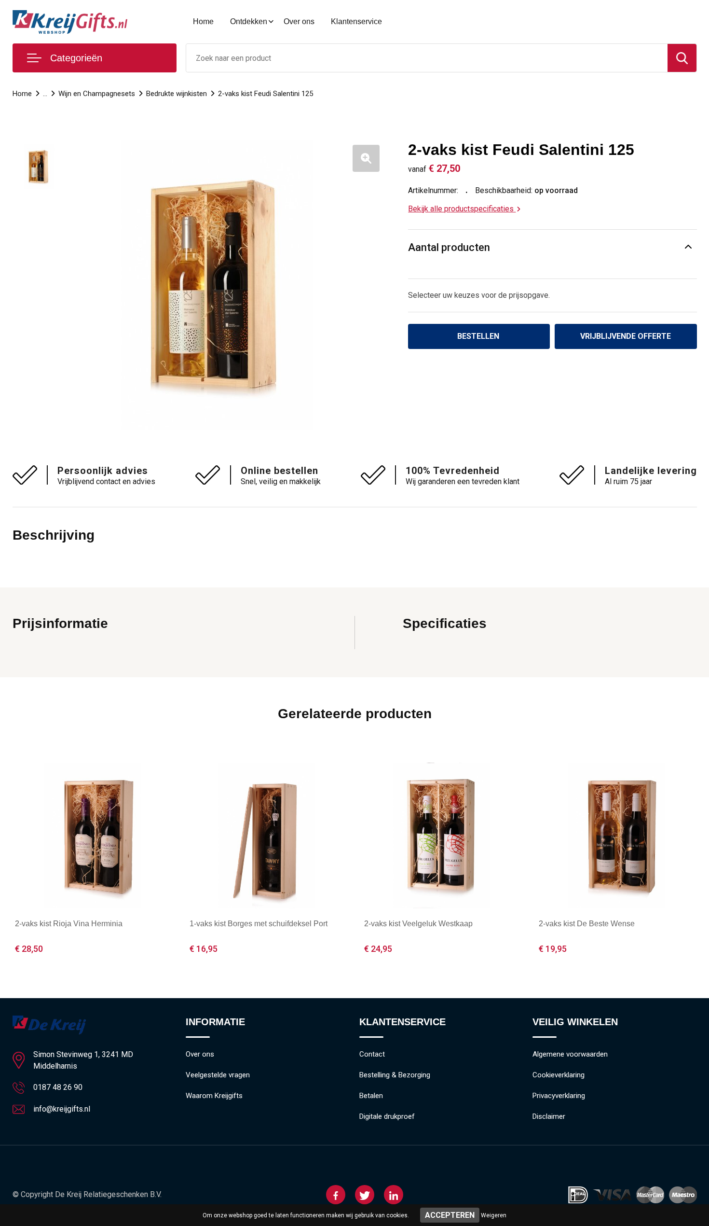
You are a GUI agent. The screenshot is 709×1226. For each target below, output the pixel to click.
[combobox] (427, 58)
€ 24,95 (378, 949)
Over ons (299, 21)
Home (203, 21)
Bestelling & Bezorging (394, 1075)
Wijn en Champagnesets (96, 93)
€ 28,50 (29, 949)
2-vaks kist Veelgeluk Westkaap (418, 924)
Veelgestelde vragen (218, 1075)
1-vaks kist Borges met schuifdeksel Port (258, 924)
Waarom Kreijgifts (214, 1095)
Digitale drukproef (387, 1116)
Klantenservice (356, 21)
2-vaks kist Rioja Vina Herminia (69, 924)
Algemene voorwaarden (570, 1054)
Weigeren (493, 1215)
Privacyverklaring (558, 1095)
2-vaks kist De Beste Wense (587, 924)
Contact (372, 1054)
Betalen (371, 1095)
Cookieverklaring (558, 1075)
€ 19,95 (553, 949)
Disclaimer (548, 1116)
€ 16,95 (204, 949)
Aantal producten (449, 247)
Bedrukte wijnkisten (176, 93)
